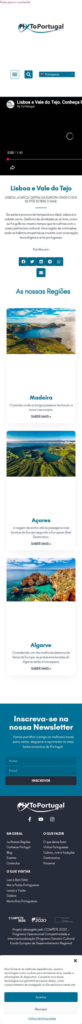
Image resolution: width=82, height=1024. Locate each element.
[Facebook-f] (30, 819)
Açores (41, 520)
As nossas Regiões (43, 291)
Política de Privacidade (42, 1018)
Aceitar (41, 997)
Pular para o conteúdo (15, 2)
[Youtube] (41, 819)
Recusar (41, 1009)
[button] (75, 960)
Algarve (41, 644)
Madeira (41, 397)
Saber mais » (41, 416)
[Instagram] (52, 819)
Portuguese (51, 74)
